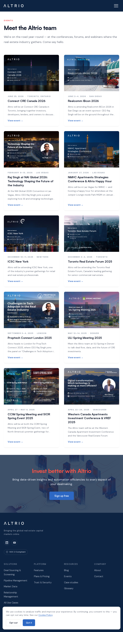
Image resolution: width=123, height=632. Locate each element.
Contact (98, 576)
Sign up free (61, 495)
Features (39, 570)
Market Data (10, 586)
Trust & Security (43, 582)
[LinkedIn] (7, 542)
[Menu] (116, 5)
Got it (29, 622)
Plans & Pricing (41, 576)
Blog (66, 570)
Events (68, 576)
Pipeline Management (15, 580)
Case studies (71, 582)
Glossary (68, 588)
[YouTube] (14, 542)
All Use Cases (11, 602)
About (97, 570)
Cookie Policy (45, 615)
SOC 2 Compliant (17, 552)
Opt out (13, 622)
